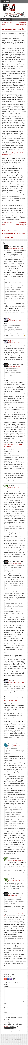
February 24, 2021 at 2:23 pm (11, 701)
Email (6, 1008)
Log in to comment (8, 237)
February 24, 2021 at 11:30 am (16, 682)
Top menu (6, 1)
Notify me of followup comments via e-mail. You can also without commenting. (13, 1024)
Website (6, 1012)
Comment (6, 986)
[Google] (8, 978)
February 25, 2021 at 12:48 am (16, 746)
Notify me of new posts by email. (14, 1021)
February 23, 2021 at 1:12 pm (15, 320)
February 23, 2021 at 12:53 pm (16, 248)
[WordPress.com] (14, 978)
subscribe (6, 1026)
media (17, 233)
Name (6, 1003)
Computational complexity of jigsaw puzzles (20, 24)
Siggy (9, 319)
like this (18, 914)
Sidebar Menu (7, 19)
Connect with (7, 976)
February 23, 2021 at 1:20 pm (15, 342)
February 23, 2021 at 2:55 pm (15, 487)
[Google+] (5, 978)
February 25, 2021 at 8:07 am (15, 860)
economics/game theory (9, 233)
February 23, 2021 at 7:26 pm (15, 563)
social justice (22, 233)
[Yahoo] (11, 978)
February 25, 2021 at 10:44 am (16, 880)
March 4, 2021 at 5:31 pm (15, 895)
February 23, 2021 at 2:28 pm (15, 366)
